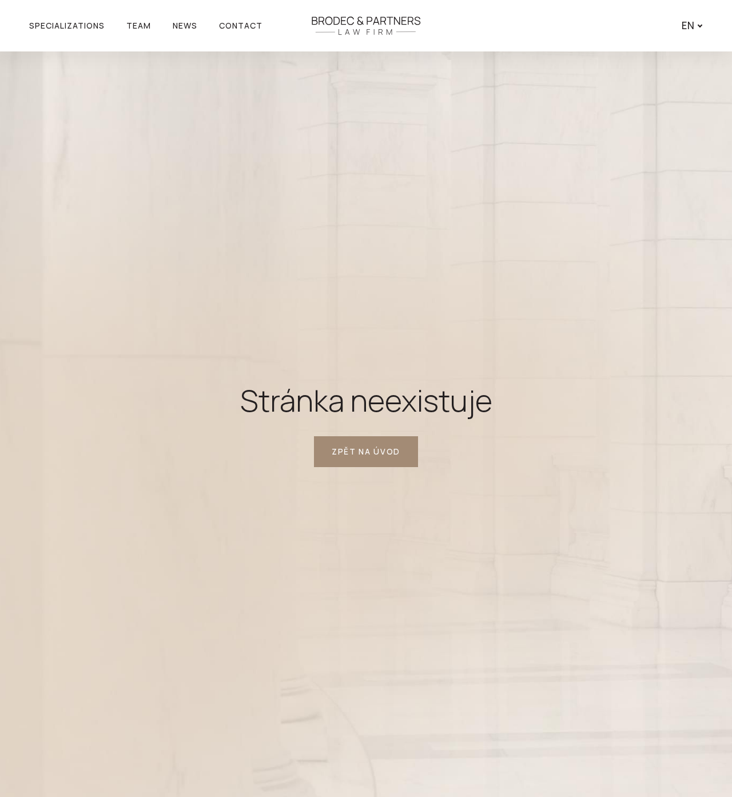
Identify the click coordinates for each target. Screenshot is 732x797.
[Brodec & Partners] (366, 25)
